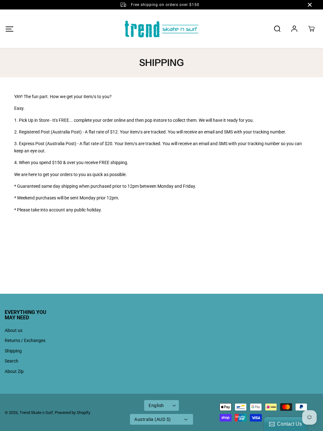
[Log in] (294, 29)
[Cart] (311, 29)
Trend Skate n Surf (36, 412)
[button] (9, 29)
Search (11, 360)
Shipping (13, 350)
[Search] (277, 29)
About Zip (14, 371)
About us (13, 330)
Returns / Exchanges (25, 340)
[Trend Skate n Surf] (161, 28)
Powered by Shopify (72, 412)
